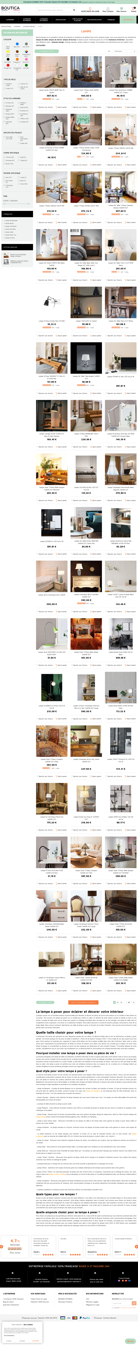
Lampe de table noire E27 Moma (121, 321)
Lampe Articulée (10, 229)
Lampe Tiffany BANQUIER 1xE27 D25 (86, 435)
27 (129, 1002)
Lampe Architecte (10, 226)
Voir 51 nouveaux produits (83, 1002)
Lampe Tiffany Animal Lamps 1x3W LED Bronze (86, 149)
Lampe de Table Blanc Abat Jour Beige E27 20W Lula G (86, 264)
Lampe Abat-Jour (10, 235)
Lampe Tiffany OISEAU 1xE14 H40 (51, 206)
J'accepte (35, 1341)
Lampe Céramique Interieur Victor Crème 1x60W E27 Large (86, 925)
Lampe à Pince (9, 238)
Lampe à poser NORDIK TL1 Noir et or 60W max (51, 377)
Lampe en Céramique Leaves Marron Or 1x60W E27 (51, 979)
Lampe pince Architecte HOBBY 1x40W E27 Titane (120, 91)
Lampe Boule (9, 223)
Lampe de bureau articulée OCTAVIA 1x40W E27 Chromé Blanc (120, 435)
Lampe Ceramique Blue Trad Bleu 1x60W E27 (86, 596)
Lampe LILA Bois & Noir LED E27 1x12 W (86, 488)
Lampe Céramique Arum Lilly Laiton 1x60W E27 (86, 760)
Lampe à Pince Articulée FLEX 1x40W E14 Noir (52, 872)
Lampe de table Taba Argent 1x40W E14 (86, 377)
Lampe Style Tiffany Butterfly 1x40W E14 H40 (86, 979)
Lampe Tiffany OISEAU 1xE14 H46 (120, 148)
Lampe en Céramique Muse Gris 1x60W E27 (51, 818)
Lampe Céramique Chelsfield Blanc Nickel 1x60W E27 (51, 925)
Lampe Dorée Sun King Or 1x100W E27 (86, 818)
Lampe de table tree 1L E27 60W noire (120, 264)
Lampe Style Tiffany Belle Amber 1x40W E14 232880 (121, 979)
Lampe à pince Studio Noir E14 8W (52, 321)
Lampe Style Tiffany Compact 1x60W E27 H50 (86, 872)
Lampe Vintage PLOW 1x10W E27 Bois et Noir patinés (51, 435)
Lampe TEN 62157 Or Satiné (86, 321)
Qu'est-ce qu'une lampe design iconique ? (18, 255)
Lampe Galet (8, 232)
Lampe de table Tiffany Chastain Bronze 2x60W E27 (121, 206)
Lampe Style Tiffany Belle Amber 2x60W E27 (86, 653)
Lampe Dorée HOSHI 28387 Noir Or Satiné (52, 91)
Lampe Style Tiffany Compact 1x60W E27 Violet (52, 760)
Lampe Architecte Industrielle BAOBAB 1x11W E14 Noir (120, 542)
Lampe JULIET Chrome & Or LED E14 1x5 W (120, 760)
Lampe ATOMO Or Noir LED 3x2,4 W (120, 376)
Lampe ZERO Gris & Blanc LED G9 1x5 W (120, 818)
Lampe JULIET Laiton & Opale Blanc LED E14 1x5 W (121, 596)
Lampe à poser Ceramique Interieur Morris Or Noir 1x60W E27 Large (86, 707)
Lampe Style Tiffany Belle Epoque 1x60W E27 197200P (120, 872)
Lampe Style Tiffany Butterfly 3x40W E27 (121, 925)
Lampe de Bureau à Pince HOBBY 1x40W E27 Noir (51, 149)
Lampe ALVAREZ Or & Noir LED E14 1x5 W (52, 707)
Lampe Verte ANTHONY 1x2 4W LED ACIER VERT (51, 653)
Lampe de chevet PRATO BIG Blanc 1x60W (52, 264)
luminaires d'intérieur (117, 40)
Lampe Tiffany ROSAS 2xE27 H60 (86, 206)
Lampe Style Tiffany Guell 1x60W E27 (86, 91)
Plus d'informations (9, 1335)
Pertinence (125, 51)
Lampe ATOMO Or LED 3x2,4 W (51, 541)
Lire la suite (40, 45)
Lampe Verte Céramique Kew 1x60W (51, 595)
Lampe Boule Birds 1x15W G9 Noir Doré (120, 707)
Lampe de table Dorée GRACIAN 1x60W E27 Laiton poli (86, 542)
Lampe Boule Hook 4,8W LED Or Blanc (121, 653)
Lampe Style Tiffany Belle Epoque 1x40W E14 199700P (51, 488)
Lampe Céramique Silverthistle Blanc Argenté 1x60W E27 (120, 488)
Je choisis (22, 1341)
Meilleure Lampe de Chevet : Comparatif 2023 (19, 261)
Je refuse (8, 1341)
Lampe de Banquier (11, 220)
